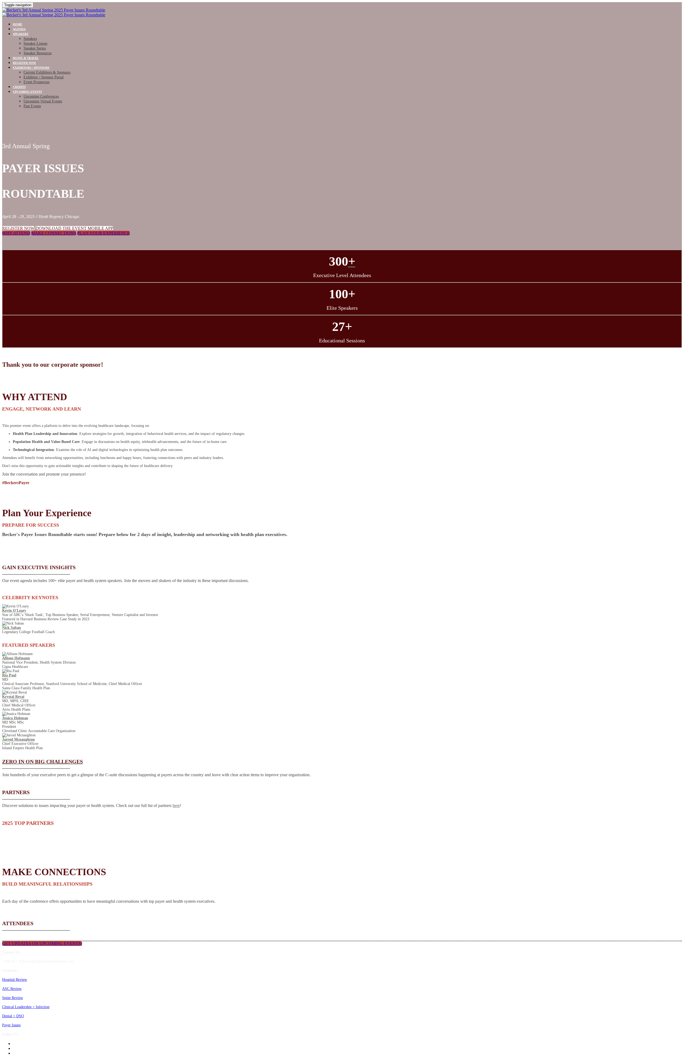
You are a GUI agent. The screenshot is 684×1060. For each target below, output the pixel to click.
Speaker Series (35, 48)
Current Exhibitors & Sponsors (47, 72)
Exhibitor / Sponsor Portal (44, 77)
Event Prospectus (36, 82)
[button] (18, 228)
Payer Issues (11, 1025)
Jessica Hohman (15, 718)
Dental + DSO (13, 1016)
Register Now (24, 62)
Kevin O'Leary (14, 611)
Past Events (32, 106)
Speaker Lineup (35, 43)
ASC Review (12, 989)
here (176, 805)
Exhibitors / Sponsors (31, 67)
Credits (19, 87)
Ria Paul (9, 675)
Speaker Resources (38, 53)
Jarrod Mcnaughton (18, 739)
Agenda (19, 29)
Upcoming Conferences (41, 96)
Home (17, 24)
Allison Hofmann (16, 658)
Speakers (20, 34)
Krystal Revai (13, 697)
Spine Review (12, 998)
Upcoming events (27, 91)
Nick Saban (11, 628)
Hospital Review (14, 980)
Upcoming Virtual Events (43, 101)
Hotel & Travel (26, 58)
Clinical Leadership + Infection (25, 1007)
